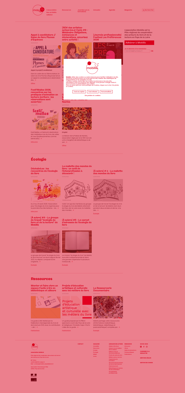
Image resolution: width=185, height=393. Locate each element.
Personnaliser (106, 91)
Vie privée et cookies (92, 95)
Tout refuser (92, 91)
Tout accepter (79, 91)
